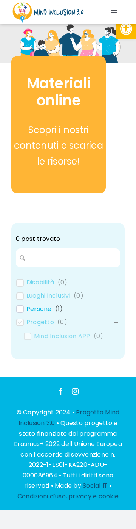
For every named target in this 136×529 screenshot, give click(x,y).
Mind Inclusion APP (62, 337)
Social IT (95, 485)
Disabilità (40, 283)
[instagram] (75, 391)
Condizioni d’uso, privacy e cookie (68, 496)
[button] (126, 29)
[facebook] (60, 391)
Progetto (40, 323)
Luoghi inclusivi (48, 296)
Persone (39, 309)
